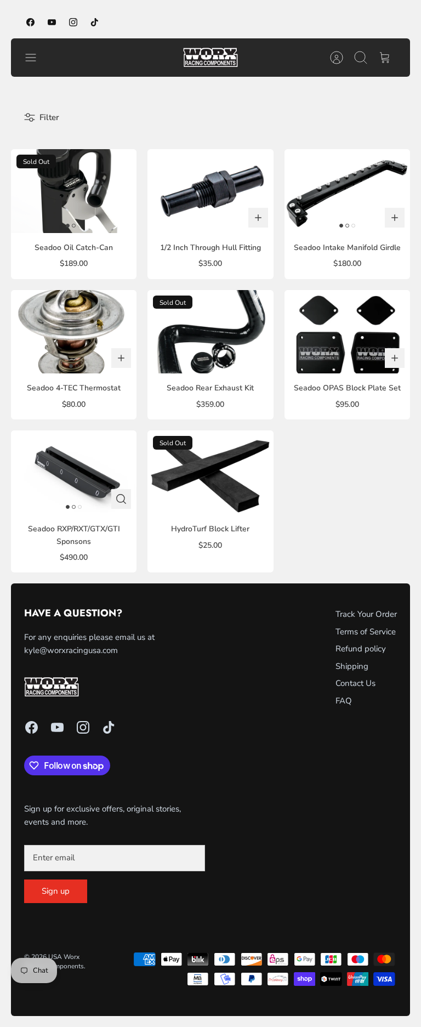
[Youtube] (51, 22)
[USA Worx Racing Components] (210, 57)
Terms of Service (365, 631)
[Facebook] (30, 22)
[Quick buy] (121, 499)
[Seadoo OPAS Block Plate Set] (347, 332)
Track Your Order (366, 614)
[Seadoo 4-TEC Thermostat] (73, 332)
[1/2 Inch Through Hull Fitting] (210, 191)
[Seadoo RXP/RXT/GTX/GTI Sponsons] (73, 472)
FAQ (343, 700)
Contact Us (355, 683)
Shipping (351, 666)
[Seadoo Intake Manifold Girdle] (347, 191)
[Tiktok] (94, 22)
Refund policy (360, 648)
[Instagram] (73, 22)
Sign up (56, 891)
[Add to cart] (258, 218)
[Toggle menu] (36, 57)
